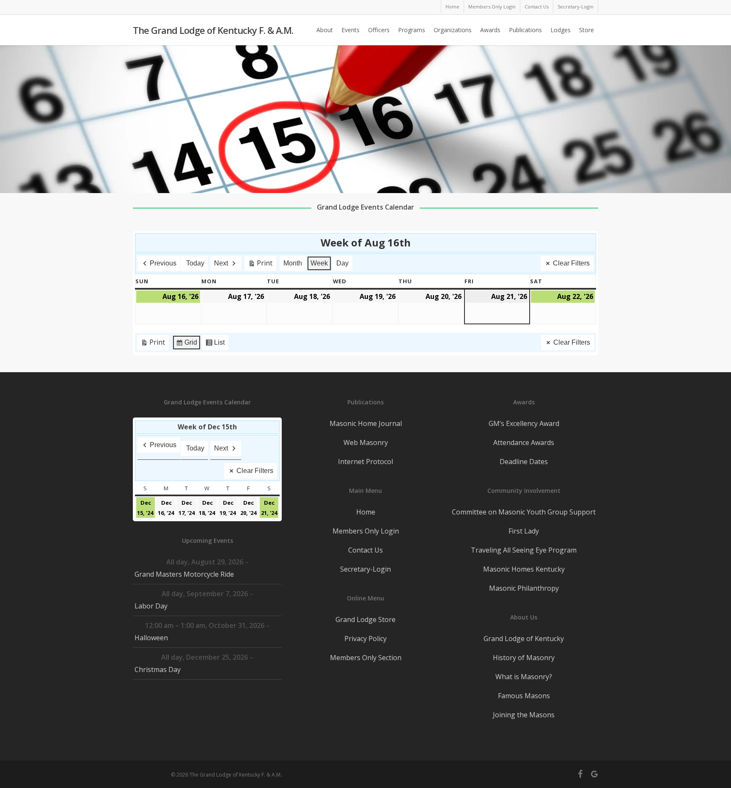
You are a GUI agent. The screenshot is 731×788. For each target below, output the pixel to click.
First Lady (523, 531)
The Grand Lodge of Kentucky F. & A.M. (213, 30)
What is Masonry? (523, 676)
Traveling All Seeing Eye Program (524, 550)
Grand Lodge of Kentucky (524, 638)
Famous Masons (524, 695)
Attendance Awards (523, 442)
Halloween (151, 637)
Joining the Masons (524, 714)
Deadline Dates (524, 461)
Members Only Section (365, 657)
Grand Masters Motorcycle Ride (184, 574)
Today (195, 263)
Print (260, 264)
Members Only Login (366, 531)
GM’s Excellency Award (524, 423)
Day (342, 263)
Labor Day (151, 606)
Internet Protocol (365, 461)
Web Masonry (366, 442)
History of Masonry (524, 657)
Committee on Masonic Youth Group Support (524, 512)
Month (292, 263)
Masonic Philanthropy (524, 588)
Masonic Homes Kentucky (524, 569)
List (215, 344)
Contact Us (365, 550)
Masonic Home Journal (366, 423)
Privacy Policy (365, 638)
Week (319, 263)
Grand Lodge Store (365, 619)
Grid (186, 344)
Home (365, 512)
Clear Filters (571, 263)
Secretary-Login (365, 569)
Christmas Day (158, 669)
